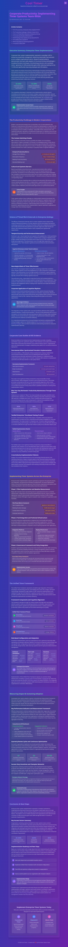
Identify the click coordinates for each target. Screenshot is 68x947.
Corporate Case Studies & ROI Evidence (23, 36)
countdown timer (48, 97)
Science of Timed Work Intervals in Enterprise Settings (26, 34)
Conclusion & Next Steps (19, 43)
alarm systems (34, 680)
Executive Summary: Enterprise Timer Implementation (26, 29)
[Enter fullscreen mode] (65, 3)
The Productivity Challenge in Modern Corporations (26, 32)
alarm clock (27, 561)
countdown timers (28, 678)
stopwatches (45, 678)
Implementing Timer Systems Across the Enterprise (26, 37)
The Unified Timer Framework (20, 39)
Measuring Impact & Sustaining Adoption (23, 41)
